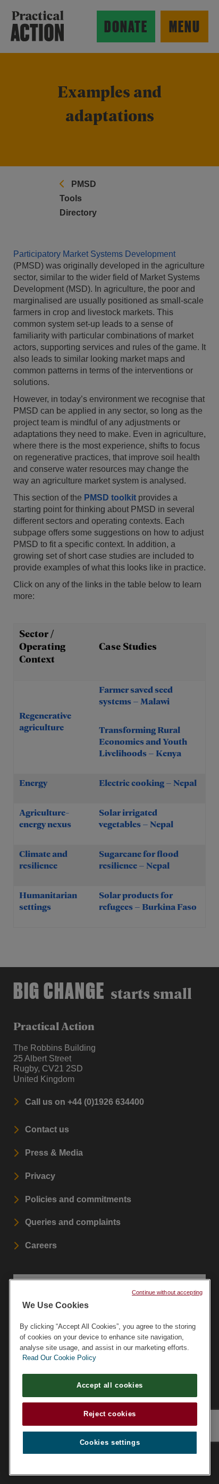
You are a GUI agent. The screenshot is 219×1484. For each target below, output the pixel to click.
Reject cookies (109, 1414)
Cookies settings (110, 1442)
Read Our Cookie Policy (59, 1358)
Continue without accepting (167, 1292)
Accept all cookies (110, 1385)
